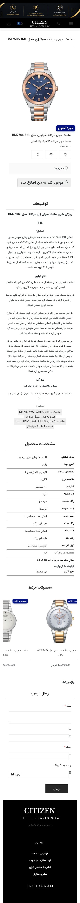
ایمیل (67, 747)
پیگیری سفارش (40, 874)
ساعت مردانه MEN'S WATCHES (40, 412)
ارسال (56, 788)
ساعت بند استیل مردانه (40, 416)
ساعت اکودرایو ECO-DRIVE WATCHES (40, 421)
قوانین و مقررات (40, 854)
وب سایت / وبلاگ (62, 765)
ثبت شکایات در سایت (40, 860)
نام (70, 729)
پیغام (68, 706)
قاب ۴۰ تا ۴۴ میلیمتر (40, 426)
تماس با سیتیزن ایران (40, 867)
